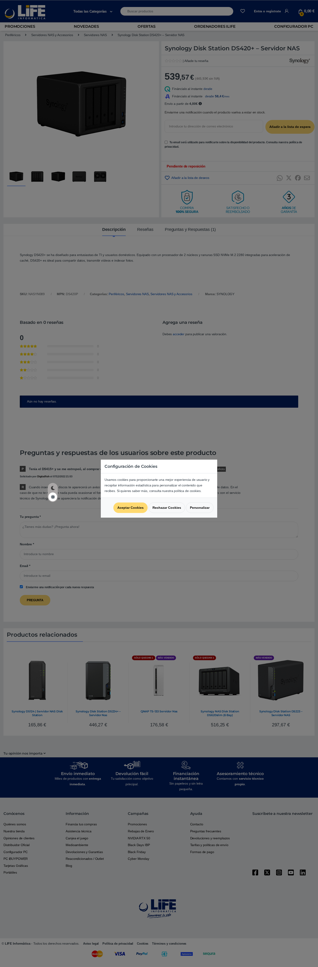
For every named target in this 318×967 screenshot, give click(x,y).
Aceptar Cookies (130, 507)
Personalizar (200, 507)
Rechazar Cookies (166, 507)
